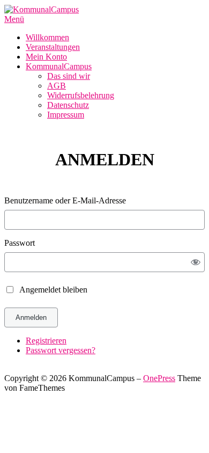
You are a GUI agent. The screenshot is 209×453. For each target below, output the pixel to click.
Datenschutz (68, 104)
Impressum (65, 114)
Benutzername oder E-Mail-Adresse (65, 200)
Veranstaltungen (53, 47)
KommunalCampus (59, 66)
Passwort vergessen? (60, 350)
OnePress (159, 378)
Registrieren (46, 340)
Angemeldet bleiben (53, 289)
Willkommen (47, 37)
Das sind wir (68, 76)
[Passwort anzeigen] (196, 262)
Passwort (19, 242)
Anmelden (31, 317)
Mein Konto (46, 56)
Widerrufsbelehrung (80, 95)
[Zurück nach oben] (7, 368)
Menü (14, 19)
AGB (56, 85)
